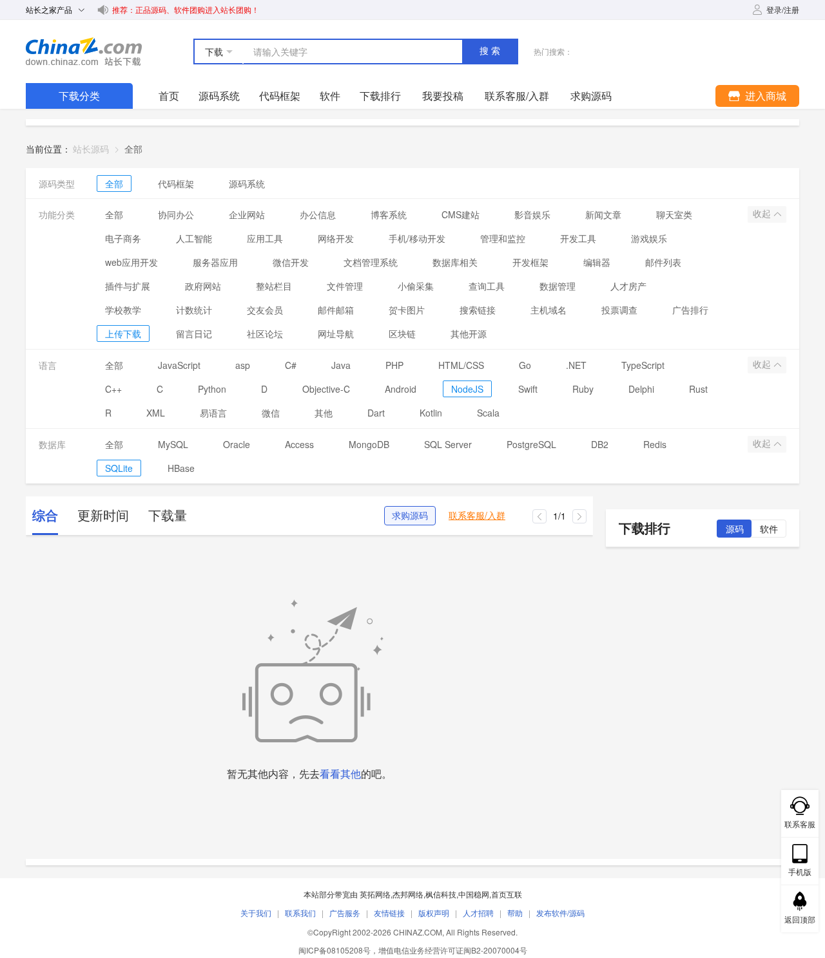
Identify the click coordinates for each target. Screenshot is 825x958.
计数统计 (194, 309)
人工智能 (194, 238)
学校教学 (123, 309)
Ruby (583, 388)
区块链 (402, 333)
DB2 (599, 444)
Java (341, 365)
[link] (133, 149)
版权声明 (433, 912)
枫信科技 (440, 893)
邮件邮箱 (336, 309)
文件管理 (345, 285)
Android (400, 388)
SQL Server (448, 444)
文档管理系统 (371, 262)
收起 (763, 214)
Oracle (236, 444)
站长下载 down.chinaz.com (84, 51)
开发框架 (530, 262)
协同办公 (176, 214)
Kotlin (431, 412)
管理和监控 (502, 238)
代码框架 (279, 95)
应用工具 (265, 238)
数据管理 (557, 285)
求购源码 (410, 516)
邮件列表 (663, 262)
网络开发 (336, 238)
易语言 (213, 412)
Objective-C (326, 388)
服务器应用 (215, 262)
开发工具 (578, 238)
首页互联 (506, 893)
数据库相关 (455, 262)
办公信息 (318, 214)
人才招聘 (478, 912)
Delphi (641, 388)
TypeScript (643, 365)
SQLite (119, 468)
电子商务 (123, 238)
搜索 (491, 51)
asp (242, 365)
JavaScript (179, 365)
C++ (113, 388)
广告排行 (690, 309)
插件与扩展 (127, 285)
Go (525, 365)
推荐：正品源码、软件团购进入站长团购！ (185, 9)
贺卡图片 (407, 309)
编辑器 (596, 262)
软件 (330, 95)
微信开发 (291, 262)
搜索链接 (478, 309)
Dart (376, 412)
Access (299, 444)
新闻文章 (603, 214)
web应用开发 (131, 262)
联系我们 (300, 912)
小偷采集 (416, 285)
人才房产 (628, 285)
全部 (114, 183)
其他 (324, 412)
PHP (394, 365)
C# (290, 365)
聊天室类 (674, 214)
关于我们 (255, 912)
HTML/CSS (461, 365)
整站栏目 (274, 285)
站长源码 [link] (91, 148)
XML (155, 412)
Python (212, 388)
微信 (271, 412)
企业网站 (247, 214)
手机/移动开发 (417, 238)
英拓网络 (375, 893)
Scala (488, 412)
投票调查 (619, 309)
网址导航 (336, 333)
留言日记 (194, 333)
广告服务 (344, 912)
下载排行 (380, 95)
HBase (181, 468)
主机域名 (548, 309)
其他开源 (469, 333)
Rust (698, 388)
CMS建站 (461, 214)
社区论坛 (265, 333)
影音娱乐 (532, 214)
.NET (576, 365)
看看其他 (340, 773)
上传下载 (123, 333)
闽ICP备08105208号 (334, 949)
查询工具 (487, 285)
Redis (654, 444)
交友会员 (265, 309)
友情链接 (389, 912)
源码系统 (219, 95)
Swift (528, 388)
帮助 (515, 912)
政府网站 (203, 285)
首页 (169, 95)
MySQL (173, 444)
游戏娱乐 (649, 238)
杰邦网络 (408, 893)
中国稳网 (473, 893)
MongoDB (369, 444)
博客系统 (389, 214)
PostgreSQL (531, 444)
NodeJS (467, 388)
